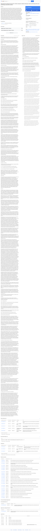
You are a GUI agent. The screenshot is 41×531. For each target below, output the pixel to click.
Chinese (31, 12)
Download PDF (28, 10)
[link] (6, 23)
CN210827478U (3, 430)
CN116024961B (3, 477)
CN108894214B (3, 460)
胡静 (36, 13)
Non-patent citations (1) (34, 29)
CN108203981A (3, 474)
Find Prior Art (33, 10)
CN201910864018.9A (3, 511)
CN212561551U (3, 496)
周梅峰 (33, 13)
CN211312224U (3, 480)
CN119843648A (3, 490)
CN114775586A (3, 483)
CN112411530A (3, 471)
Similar (37, 10)
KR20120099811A (3, 421)
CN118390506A (3, 493)
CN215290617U (3, 494)
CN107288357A (3, 428)
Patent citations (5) (29, 29)
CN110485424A (3, 469)
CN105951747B (3, 461)
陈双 (29, 13)
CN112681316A (3, 446)
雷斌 (28, 13)
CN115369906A (3, 497)
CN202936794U (3, 423)
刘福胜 (37, 13)
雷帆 (34, 13)
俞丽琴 (31, 13)
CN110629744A (3, 466)
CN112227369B (3, 485)
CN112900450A (3, 463)
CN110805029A (3, 468)
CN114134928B (3, 465)
